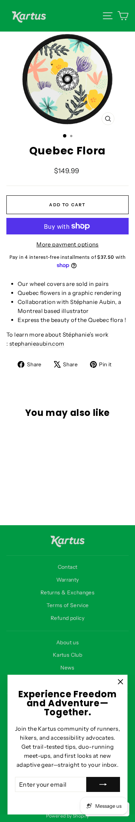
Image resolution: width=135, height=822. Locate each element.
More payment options (67, 244)
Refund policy (67, 618)
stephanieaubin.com (36, 343)
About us (67, 642)
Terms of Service (67, 605)
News (67, 667)
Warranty (67, 579)
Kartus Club (67, 654)
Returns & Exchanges (67, 592)
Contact (68, 567)
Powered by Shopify (67, 816)
